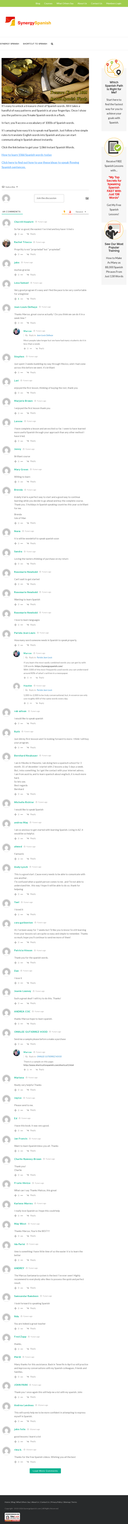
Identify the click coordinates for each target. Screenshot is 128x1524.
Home (7, 1502)
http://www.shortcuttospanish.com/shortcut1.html (49, 1065)
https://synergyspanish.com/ (49, 666)
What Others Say (23, 1502)
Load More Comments (45, 1471)
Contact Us (45, 1502)
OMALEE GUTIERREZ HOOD (49, 1056)
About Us (35, 1502)
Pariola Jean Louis (44, 657)
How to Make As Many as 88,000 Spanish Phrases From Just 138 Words (114, 260)
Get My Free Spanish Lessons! (114, 188)
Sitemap (67, 1502)
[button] (52, 43)
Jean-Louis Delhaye (45, 335)
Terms (74, 1502)
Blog (13, 1502)
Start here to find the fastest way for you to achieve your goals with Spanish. (114, 102)
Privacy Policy (56, 1502)
